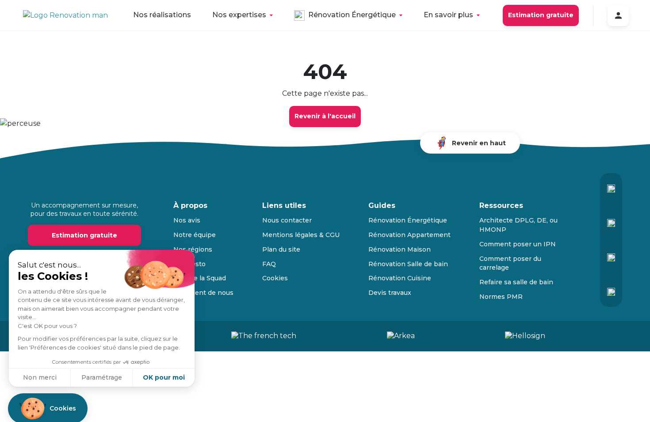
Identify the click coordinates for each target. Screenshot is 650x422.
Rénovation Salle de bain (408, 264)
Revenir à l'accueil (325, 116)
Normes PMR (501, 297)
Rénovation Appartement (409, 235)
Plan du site (281, 249)
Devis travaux (389, 293)
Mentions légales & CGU (301, 235)
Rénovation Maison (399, 249)
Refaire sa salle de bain (516, 282)
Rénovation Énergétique (352, 15)
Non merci (40, 377)
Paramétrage (101, 377)
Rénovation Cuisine (399, 278)
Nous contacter (287, 220)
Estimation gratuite (541, 15)
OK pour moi (164, 377)
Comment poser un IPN (517, 244)
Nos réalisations (162, 15)
